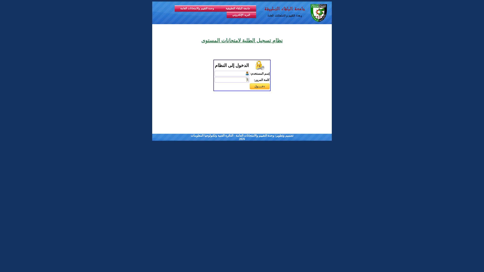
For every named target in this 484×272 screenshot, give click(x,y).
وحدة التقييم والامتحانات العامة (197, 8)
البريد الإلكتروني (241, 14)
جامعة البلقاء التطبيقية (238, 8)
